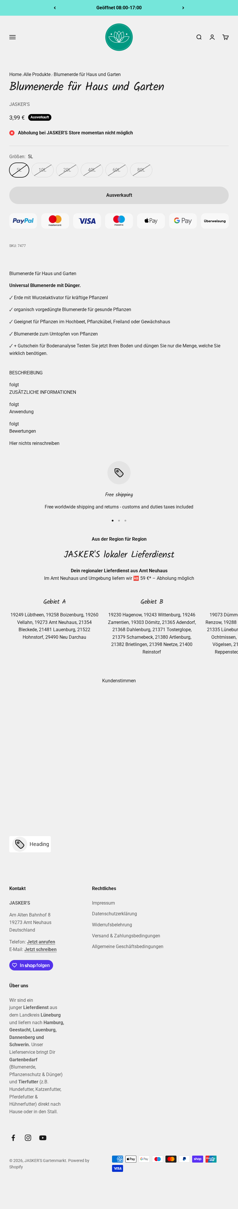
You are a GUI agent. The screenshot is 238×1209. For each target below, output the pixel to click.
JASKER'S (19, 104)
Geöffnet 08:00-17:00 (119, 7)
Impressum (103, 903)
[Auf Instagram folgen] (28, 1138)
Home (15, 74)
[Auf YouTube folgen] (43, 1138)
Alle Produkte (37, 74)
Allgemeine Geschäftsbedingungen (127, 946)
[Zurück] (55, 8)
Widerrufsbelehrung (112, 924)
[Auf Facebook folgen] (13, 1138)
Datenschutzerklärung (114, 913)
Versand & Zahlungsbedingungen (126, 936)
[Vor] (183, 8)
